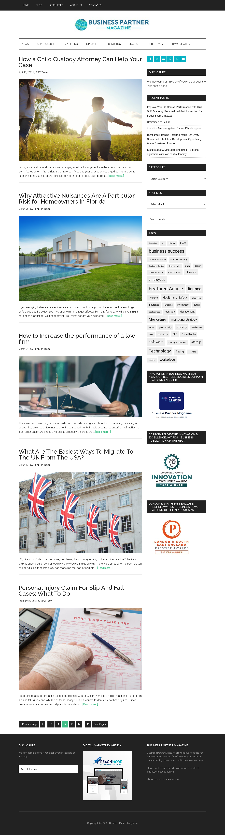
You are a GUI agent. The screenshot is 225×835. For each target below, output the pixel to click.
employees (157, 280)
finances (153, 297)
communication (157, 259)
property (181, 327)
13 (72, 724)
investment (183, 304)
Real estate (197, 327)
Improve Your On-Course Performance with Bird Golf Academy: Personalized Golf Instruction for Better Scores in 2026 (174, 111)
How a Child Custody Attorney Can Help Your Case (80, 62)
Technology (160, 351)
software (156, 342)
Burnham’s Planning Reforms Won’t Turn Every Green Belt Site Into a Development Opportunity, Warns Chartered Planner (174, 139)
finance (194, 288)
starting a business (177, 342)
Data (187, 266)
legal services (154, 312)
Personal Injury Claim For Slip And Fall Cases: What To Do (71, 590)
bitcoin (172, 243)
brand (183, 243)
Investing (168, 305)
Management (187, 311)
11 (57, 724)
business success (166, 251)
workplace (167, 360)
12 (65, 724)
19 (88, 724)
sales (151, 334)
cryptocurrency (178, 259)
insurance (154, 304)
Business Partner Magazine (112, 24)
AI (163, 243)
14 (79, 724)
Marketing (157, 319)
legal (197, 304)
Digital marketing (156, 272)
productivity (165, 327)
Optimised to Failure (158, 122)
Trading (180, 351)
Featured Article (166, 288)
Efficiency (191, 272)
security (163, 334)
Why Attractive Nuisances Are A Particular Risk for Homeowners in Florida (77, 198)
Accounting (153, 243)
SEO (175, 334)
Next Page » (100, 724)
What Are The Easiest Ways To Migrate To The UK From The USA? (76, 454)
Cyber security (174, 266)
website (152, 360)
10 (50, 724)
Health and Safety (175, 297)
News (151, 327)
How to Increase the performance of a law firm (77, 338)
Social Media (189, 334)
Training (192, 352)
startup (196, 342)
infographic (196, 298)
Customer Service (156, 266)
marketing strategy (184, 319)
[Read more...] (116, 175)
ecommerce (174, 272)
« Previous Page (29, 724)
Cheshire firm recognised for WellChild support (174, 128)
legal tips (170, 311)
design (198, 266)
